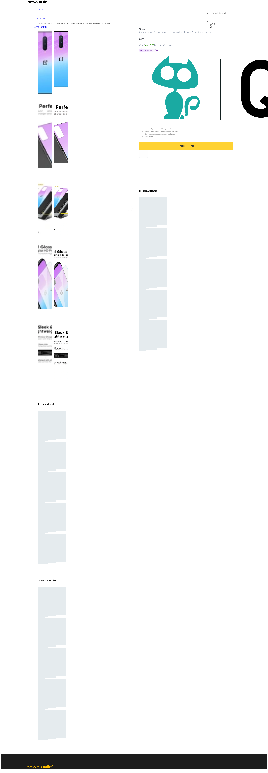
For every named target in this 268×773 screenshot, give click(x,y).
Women (41, 18)
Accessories (40, 27)
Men (41, 10)
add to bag (187, 146)
